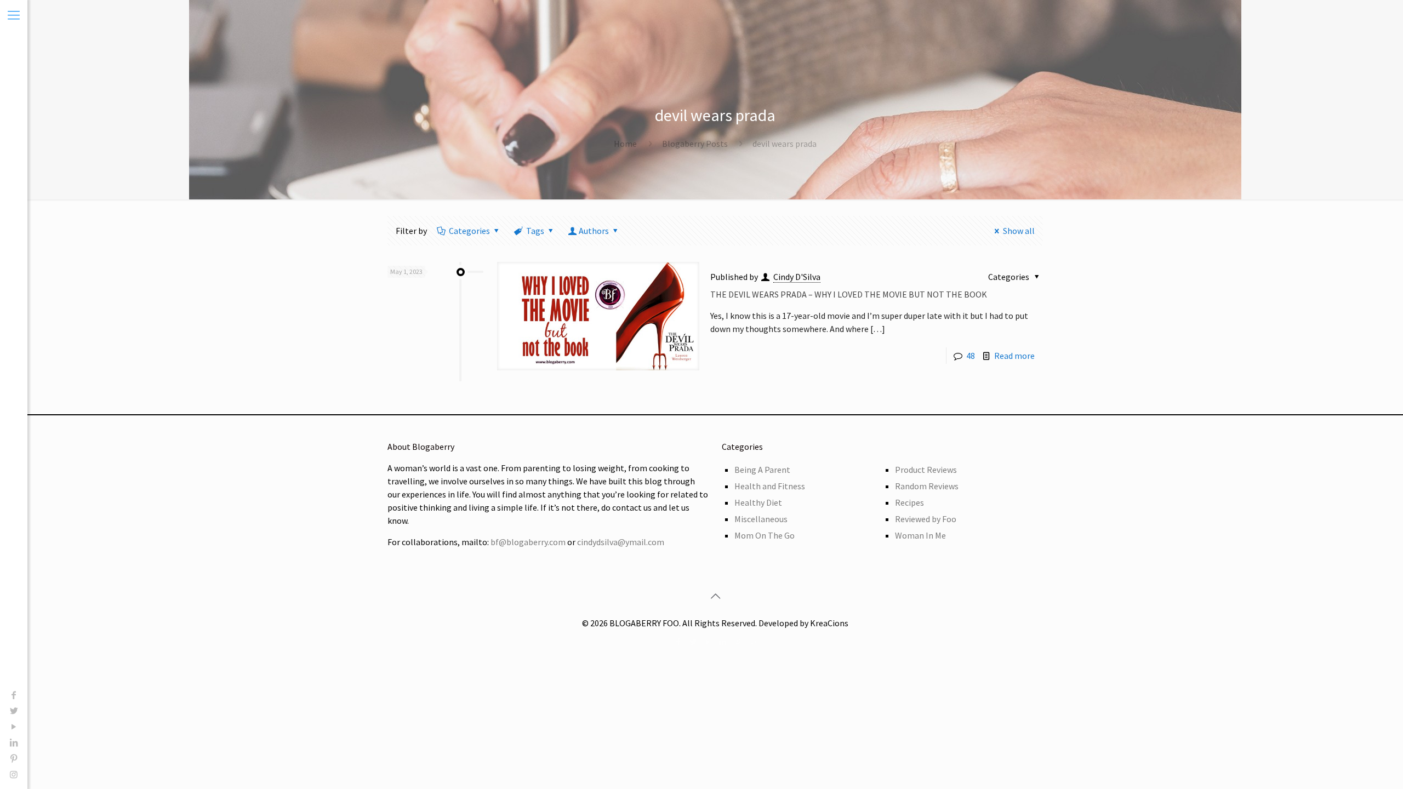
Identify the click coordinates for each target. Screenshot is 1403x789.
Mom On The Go (764, 535)
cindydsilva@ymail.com (620, 541)
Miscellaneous (761, 518)
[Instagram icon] (14, 774)
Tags (535, 230)
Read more (1014, 355)
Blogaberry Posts (695, 143)
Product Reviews (926, 469)
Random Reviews (927, 486)
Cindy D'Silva (796, 276)
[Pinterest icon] (14, 758)
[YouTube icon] (14, 726)
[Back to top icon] (715, 596)
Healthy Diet (758, 502)
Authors (594, 230)
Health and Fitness (769, 486)
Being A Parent (762, 469)
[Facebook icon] (14, 694)
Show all (1019, 230)
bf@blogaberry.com (528, 541)
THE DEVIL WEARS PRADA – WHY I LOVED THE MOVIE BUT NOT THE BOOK (848, 294)
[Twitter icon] (14, 710)
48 (970, 355)
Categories (469, 230)
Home (625, 143)
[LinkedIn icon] (14, 742)
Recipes (909, 502)
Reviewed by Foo (925, 518)
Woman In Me (920, 535)
